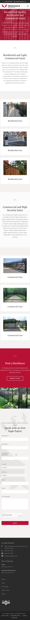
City (16, 455)
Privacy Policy (5, 615)
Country (4, 464)
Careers (25, 615)
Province (4, 472)
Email (4, 480)
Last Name (5, 444)
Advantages (5, 586)
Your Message (6, 496)
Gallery (3, 594)
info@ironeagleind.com (21, 1)
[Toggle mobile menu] (28, 6)
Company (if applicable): (5, 454)
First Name (5, 436)
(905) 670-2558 (8, 551)
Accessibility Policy (15, 615)
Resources (15, 617)
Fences (4, 579)
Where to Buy (5, 590)
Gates (3, 583)
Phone (3, 488)
